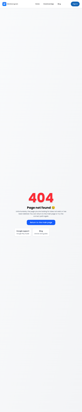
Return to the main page (41, 222)
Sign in (75, 4)
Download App (49, 4)
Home (37, 4)
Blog (59, 4)
